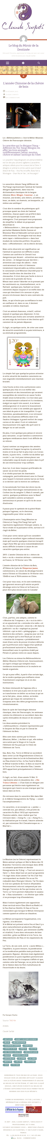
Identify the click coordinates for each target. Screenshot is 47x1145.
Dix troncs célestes (13, 1052)
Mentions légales (23, 1105)
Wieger (20, 195)
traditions (30, 1061)
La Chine (22, 1058)
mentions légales (36, 1127)
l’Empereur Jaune (30, 568)
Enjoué (7, 1055)
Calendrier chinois (12, 1045)
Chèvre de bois (10, 1049)
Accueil (36, 1099)
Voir (6, 1065)
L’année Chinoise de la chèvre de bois (23, 85)
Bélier (7, 1042)
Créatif (23, 1049)
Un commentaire (13, 98)
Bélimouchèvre (19, 1042)
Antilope (8, 1039)
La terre (32, 1058)
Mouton (8, 1061)
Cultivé (33, 1049)
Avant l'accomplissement (26, 1039)
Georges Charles (21, 1055)
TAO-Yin (12, 1020)
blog (19, 1138)
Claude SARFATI (12, 95)
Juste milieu (9, 1058)
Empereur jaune (31, 1052)
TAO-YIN (19, 1061)
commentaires (29, 1138)
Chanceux (28, 1045)
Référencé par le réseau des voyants (23, 1102)
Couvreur (28, 195)
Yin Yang (15, 1065)
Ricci (13, 195)
